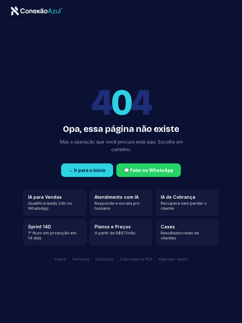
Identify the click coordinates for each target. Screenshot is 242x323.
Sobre (60, 258)
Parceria (80, 258)
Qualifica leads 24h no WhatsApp (50, 202)
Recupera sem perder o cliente (184, 202)
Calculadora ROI (136, 258)
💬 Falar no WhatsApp (148, 170)
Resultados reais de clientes (180, 232)
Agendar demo (173, 258)
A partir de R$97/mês (115, 229)
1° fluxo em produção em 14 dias (52, 232)
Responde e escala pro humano (117, 202)
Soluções (104, 258)
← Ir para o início (87, 170)
